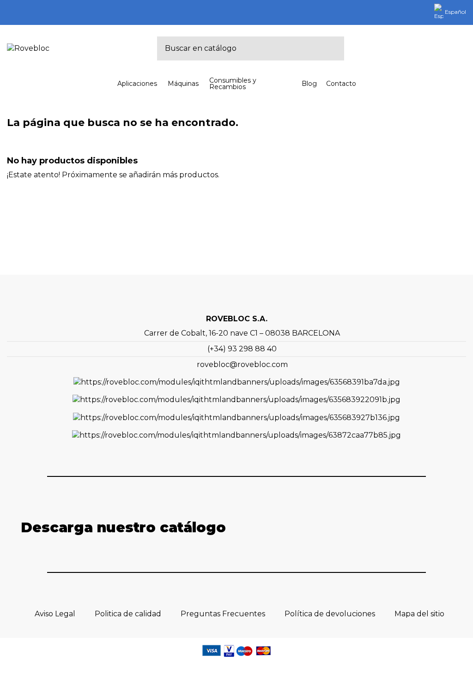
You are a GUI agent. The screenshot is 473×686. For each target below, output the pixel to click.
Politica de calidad (128, 613)
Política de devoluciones (330, 613)
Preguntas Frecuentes (223, 613)
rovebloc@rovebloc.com (242, 364)
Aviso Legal (55, 613)
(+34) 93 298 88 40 (242, 348)
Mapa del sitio (419, 613)
